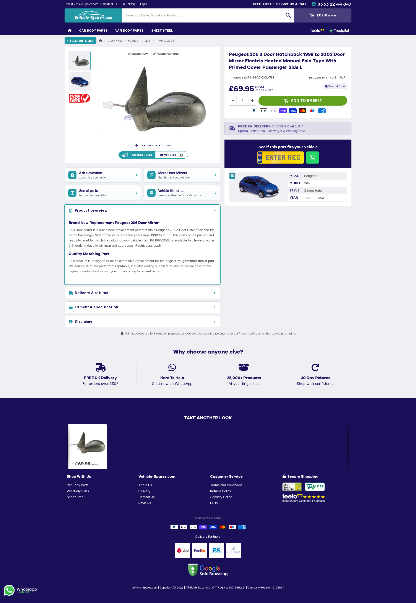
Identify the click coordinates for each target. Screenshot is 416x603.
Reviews (144, 503)
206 (147, 40)
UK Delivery (128, 4)
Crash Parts (115, 40)
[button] (80, 98)
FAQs (214, 503)
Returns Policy (220, 491)
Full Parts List (81, 40)
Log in (144, 4)
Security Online (221, 497)
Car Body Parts (93, 30)
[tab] (142, 210)
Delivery (144, 491)
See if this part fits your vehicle (288, 147)
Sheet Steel (162, 30)
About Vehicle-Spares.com (82, 4)
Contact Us (110, 4)
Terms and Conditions (226, 485)
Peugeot (133, 40)
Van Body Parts (129, 30)
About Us (145, 485)
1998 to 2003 (165, 40)
